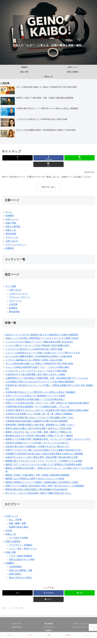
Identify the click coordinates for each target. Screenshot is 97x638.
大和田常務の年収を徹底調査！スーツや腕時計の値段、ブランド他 (37, 406)
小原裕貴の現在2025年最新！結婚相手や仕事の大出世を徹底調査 (36, 421)
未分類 (8, 530)
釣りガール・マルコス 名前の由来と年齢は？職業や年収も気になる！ (38, 493)
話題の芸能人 (15, 574)
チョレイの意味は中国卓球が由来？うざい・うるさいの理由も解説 (37, 367)
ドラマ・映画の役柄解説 (20, 556)
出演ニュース (11, 219)
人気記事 (13, 304)
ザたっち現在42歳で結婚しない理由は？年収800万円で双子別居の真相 (39, 363)
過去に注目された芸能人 (20, 577)
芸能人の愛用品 (12, 226)
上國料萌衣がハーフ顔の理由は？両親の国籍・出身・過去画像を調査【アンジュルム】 (46, 378)
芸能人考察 (10, 223)
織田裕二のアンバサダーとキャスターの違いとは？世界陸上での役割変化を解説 (43, 464)
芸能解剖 (9, 215)
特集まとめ (10, 230)
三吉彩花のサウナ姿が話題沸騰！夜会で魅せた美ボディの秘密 (35, 374)
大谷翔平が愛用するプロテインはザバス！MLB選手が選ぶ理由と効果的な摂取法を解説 (47, 410)
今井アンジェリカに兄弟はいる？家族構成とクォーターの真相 (35, 396)
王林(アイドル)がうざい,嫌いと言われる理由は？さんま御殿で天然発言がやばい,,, (44, 450)
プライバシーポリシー (16, 244)
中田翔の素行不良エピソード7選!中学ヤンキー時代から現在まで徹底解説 (40, 392)
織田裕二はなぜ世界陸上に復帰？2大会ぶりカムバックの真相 (34, 478)
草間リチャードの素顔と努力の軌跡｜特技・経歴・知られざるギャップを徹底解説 (44, 486)
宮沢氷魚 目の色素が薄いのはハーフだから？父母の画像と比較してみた (39, 417)
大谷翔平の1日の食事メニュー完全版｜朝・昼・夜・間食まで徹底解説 (39, 414)
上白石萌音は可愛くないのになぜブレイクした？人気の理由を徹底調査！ (40, 381)
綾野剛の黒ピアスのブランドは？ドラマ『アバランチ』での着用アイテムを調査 (43, 461)
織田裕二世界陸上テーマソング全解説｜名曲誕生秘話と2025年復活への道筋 (41, 482)
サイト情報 (10, 286)
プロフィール (11, 237)
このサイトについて (18, 293)
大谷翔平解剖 (15, 567)
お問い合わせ (11, 241)
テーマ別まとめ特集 (18, 538)
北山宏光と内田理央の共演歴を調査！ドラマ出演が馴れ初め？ (35, 399)
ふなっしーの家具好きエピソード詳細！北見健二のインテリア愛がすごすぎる (42, 353)
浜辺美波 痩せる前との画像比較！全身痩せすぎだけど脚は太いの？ (37, 446)
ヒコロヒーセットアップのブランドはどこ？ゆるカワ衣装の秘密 (36, 371)
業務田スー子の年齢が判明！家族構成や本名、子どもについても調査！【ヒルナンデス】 (48, 439)
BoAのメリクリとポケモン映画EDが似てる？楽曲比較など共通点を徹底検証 (41, 334)
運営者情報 (10, 234)
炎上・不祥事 (15, 519)
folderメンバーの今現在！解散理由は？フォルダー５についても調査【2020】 (42, 338)
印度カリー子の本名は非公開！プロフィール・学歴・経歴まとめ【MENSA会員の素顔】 (47, 403)
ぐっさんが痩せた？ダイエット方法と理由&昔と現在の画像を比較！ (38, 345)
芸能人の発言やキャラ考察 (21, 559)
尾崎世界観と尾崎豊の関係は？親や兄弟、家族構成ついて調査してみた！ (40, 425)
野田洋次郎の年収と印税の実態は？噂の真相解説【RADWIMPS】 (36, 489)
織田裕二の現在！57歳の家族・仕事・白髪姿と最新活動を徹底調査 (37, 475)
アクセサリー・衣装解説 (20, 545)
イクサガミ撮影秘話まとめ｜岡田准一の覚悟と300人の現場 (33, 360)
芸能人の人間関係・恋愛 (20, 570)
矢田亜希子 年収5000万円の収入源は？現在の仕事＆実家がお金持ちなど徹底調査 (44, 454)
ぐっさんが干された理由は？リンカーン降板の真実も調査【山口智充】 (39, 342)
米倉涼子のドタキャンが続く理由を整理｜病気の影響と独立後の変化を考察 (41, 457)
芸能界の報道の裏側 (18, 527)
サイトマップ (48, 627)
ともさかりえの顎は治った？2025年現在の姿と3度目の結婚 (33, 349)
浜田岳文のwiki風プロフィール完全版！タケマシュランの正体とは (37, 443)
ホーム (8, 212)
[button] (48, 164)
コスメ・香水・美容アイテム (23, 548)
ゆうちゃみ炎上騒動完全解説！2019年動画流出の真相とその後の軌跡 (38, 356)
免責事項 (9, 248)
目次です (46, 187)
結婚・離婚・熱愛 (17, 523)
